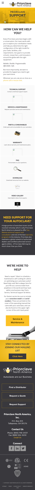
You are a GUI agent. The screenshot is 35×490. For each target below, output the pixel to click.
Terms (10, 486)
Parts (26, 290)
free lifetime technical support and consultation (15, 232)
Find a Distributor (17, 387)
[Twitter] (23, 448)
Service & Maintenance (17, 320)
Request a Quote (17, 395)
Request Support (17, 404)
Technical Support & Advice (20, 292)
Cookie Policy (17, 486)
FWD (17, 488)
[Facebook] (11, 448)
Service (7, 292)
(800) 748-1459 (21, 432)
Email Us (17, 437)
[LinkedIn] (17, 448)
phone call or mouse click (12, 80)
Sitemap (4, 486)
